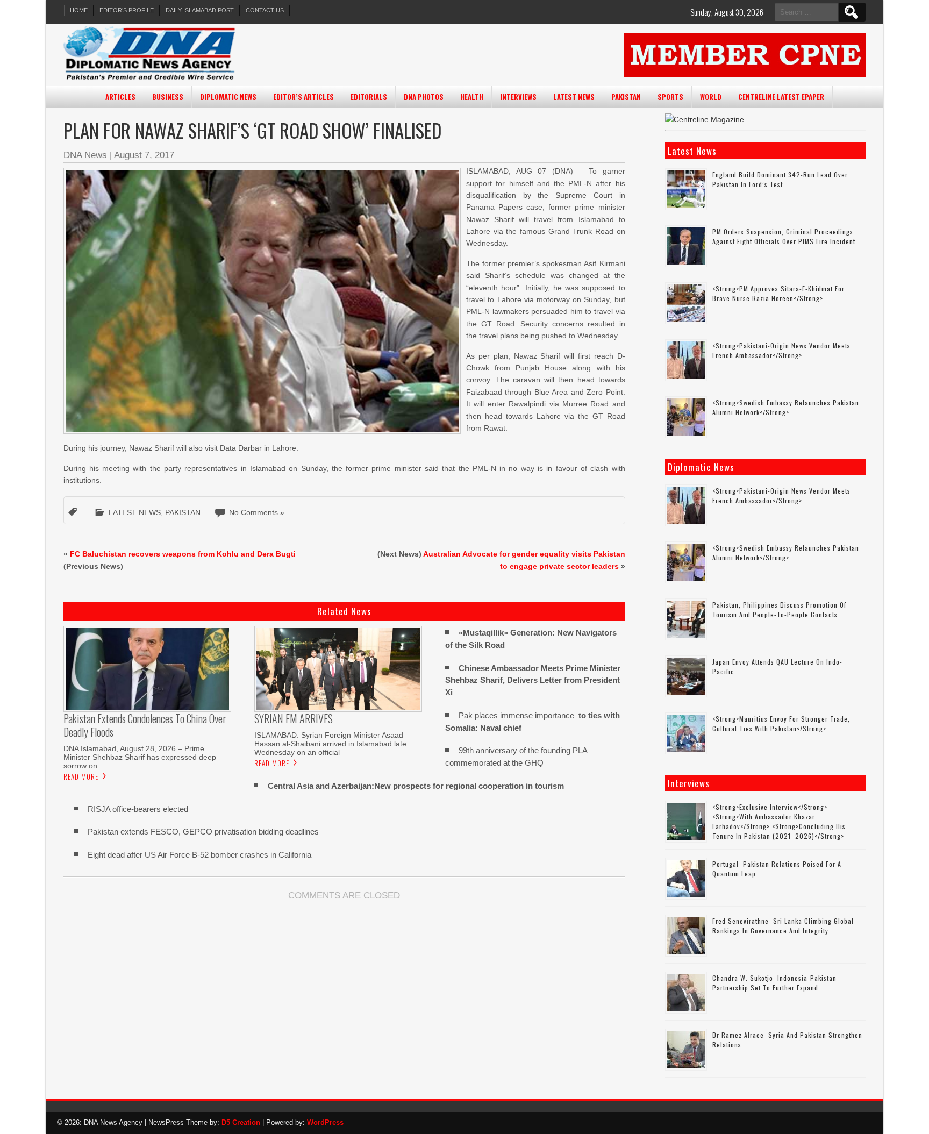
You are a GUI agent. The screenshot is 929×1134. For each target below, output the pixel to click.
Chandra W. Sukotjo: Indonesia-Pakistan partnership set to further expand (774, 982)
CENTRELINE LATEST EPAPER (781, 96)
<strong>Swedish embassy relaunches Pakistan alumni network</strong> (785, 407)
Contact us (265, 10)
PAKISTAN (626, 96)
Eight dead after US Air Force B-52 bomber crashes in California (199, 854)
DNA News (85, 155)
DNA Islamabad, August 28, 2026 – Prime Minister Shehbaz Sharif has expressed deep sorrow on (139, 757)
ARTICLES (120, 96)
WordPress (325, 1122)
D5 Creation (240, 1122)
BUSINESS (167, 96)
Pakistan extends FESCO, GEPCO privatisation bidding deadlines (203, 831)
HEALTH (471, 96)
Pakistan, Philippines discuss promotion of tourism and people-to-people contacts (779, 609)
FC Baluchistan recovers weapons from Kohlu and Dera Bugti (183, 554)
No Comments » (256, 512)
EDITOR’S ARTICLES (303, 96)
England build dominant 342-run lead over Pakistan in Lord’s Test (780, 179)
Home (79, 10)
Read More (80, 776)
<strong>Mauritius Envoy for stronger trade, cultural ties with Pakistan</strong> (781, 723)
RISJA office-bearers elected (138, 809)
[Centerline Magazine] (704, 119)
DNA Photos (424, 96)
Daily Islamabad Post (200, 10)
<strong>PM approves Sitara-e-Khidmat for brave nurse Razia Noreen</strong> (778, 293)
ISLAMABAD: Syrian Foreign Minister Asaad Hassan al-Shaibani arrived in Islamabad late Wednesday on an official (330, 744)
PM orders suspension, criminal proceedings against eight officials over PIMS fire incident (783, 236)
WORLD (710, 96)
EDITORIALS (369, 96)
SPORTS (670, 96)
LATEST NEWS (574, 96)
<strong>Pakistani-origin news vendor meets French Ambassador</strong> (781, 350)
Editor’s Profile (126, 10)
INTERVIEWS (518, 96)
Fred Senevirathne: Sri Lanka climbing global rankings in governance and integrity (783, 925)
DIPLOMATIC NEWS (228, 96)
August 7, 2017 (144, 155)
